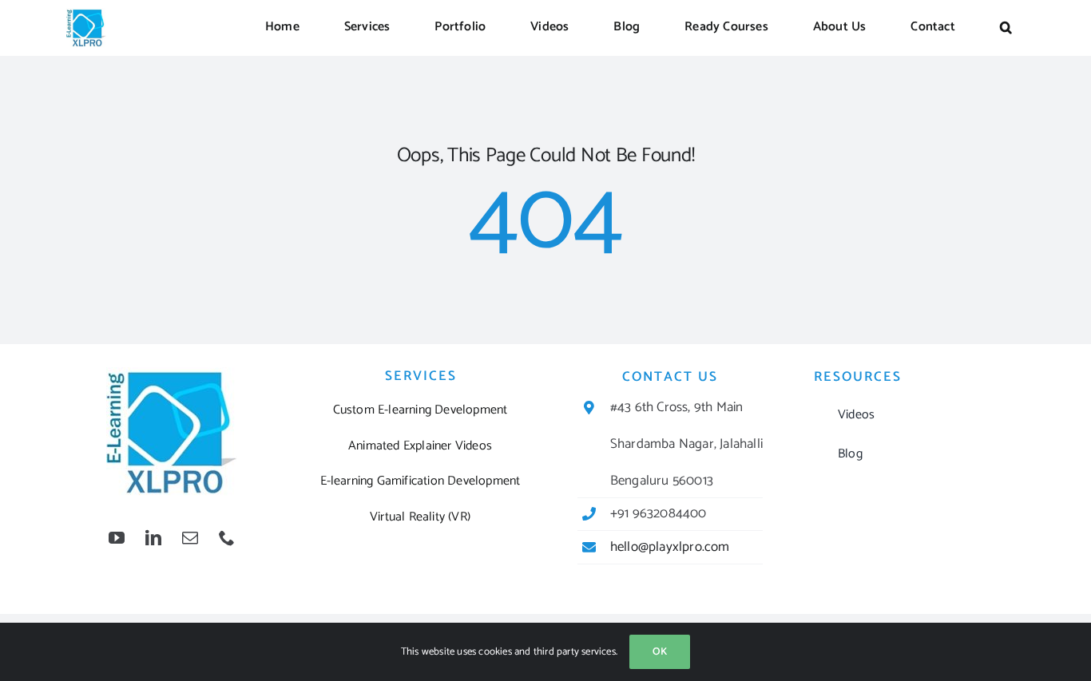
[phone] (226, 538)
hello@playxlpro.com (670, 547)
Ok (660, 651)
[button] (1006, 28)
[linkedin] (153, 538)
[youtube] (116, 538)
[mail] (190, 538)
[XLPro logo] (86, 14)
